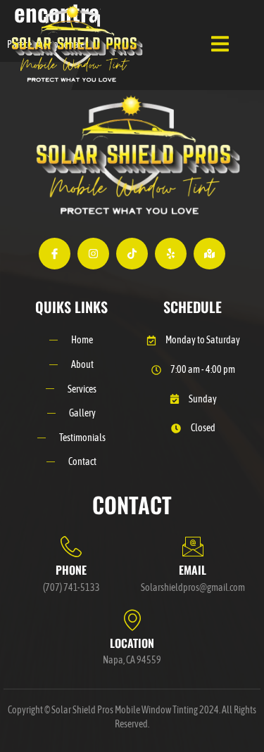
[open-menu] (220, 45)
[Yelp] (171, 253)
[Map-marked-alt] (209, 253)
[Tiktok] (132, 253)
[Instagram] (93, 253)
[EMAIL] (192, 546)
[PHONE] (71, 546)
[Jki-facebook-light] (54, 253)
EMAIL (192, 569)
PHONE (71, 569)
